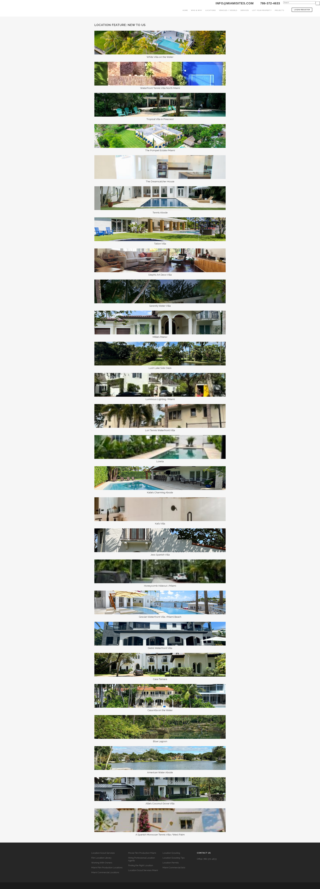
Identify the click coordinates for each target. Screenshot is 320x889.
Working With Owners (101, 862)
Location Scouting (171, 853)
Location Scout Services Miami (143, 870)
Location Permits (170, 862)
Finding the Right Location (140, 865)
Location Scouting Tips (173, 858)
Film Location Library (101, 858)
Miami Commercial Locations (105, 872)
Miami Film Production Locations (106, 867)
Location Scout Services (103, 853)
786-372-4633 (210, 859)
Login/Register (302, 10)
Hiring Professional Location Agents (141, 859)
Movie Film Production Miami (142, 853)
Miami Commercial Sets (173, 867)
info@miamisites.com (234, 3)
